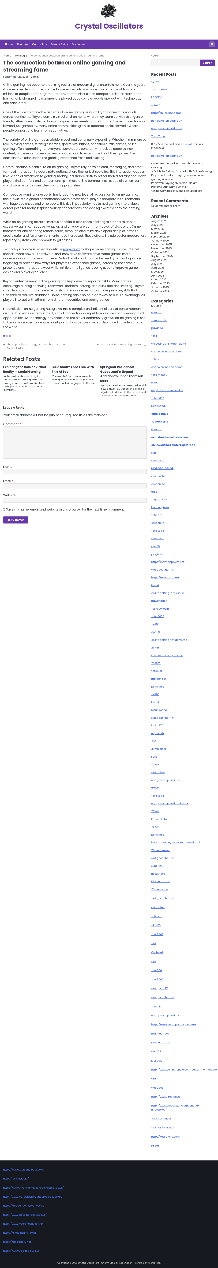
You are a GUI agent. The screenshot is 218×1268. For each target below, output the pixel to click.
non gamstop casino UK (166, 121)
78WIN (155, 811)
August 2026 (159, 221)
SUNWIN (156, 82)
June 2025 (158, 268)
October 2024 (160, 291)
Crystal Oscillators (109, 26)
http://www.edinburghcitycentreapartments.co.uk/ (184, 1069)
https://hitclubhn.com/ (166, 113)
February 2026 (160, 236)
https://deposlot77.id (17, 1242)
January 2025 (160, 287)
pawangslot (159, 601)
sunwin (155, 105)
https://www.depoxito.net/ (168, 562)
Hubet (155, 585)
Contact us (39, 44)
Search (155, 55)
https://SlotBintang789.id (19, 1233)
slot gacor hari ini (162, 570)
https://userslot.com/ (165, 577)
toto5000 (157, 934)
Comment (12, 424)
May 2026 (157, 229)
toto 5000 (157, 398)
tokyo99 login (160, 609)
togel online (159, 499)
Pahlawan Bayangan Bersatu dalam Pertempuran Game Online (174, 185)
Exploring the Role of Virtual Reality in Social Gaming (24, 369)
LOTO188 (156, 97)
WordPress (154, 1262)
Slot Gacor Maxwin (163, 1127)
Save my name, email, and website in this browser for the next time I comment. (65, 509)
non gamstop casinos (165, 780)
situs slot (186, 144)
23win (155, 647)
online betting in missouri (167, 593)
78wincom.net (160, 850)
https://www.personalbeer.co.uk (23, 1169)
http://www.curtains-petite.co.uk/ (25, 1215)
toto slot (156, 359)
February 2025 (160, 283)
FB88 (154, 757)
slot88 (155, 624)
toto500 (156, 671)
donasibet (158, 907)
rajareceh (157, 733)
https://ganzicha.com (165, 1137)
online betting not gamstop (169, 640)
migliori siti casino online (167, 390)
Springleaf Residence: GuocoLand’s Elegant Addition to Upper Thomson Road (121, 374)
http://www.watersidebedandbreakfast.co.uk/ (32, 1197)
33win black (158, 749)
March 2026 (158, 233)
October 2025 (160, 252)
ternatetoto (159, 89)
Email (8, 481)
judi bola (156, 1061)
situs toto (157, 460)
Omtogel (157, 952)
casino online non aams (166, 351)
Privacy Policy (59, 44)
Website (9, 495)
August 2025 (159, 260)
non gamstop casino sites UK (170, 803)
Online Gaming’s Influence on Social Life (176, 191)
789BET (156, 663)
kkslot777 (157, 725)
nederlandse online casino (169, 437)
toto (154, 336)
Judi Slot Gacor (161, 1118)
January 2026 (160, 240)
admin (35, 77)
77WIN (155, 764)
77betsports (159, 421)
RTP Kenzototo (160, 881)
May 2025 (157, 272)
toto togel (158, 531)
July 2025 (157, 264)
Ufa (153, 1078)
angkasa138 (159, 414)
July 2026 (157, 225)
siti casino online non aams (168, 344)
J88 (153, 741)
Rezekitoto (158, 874)
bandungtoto (160, 507)
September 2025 (162, 256)
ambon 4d (158, 476)
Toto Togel (158, 136)
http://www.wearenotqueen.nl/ (23, 1224)
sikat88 (156, 925)
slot (153, 453)
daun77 (156, 1051)
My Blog (7, 336)
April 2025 (157, 276)
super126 (156, 866)
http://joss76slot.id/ (16, 1178)
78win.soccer (159, 889)
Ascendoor (125, 1262)
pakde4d (157, 328)
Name (9, 467)
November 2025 (161, 248)
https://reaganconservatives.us (23, 1206)
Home (9, 44)
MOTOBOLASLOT (162, 468)
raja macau (158, 406)
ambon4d (157, 523)
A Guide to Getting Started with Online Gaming (181, 171)
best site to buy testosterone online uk (176, 842)
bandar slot (158, 679)
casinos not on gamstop (167, 655)
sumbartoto (159, 320)
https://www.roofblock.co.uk (21, 1251)
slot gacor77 (159, 988)
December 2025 (161, 244)
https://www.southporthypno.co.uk (173, 1024)
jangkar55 (157, 554)
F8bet (155, 1145)
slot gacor (158, 1088)
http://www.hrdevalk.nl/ (166, 1097)
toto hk (156, 1006)
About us (22, 44)
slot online (158, 772)
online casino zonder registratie (173, 445)
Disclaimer (79, 44)
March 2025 (158, 279)
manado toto (160, 1033)
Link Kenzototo (160, 1042)
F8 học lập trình (160, 819)
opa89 (155, 546)
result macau (160, 710)
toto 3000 (157, 616)
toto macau (159, 375)
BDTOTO (156, 312)
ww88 (155, 788)
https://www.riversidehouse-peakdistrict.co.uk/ (33, 1188)
